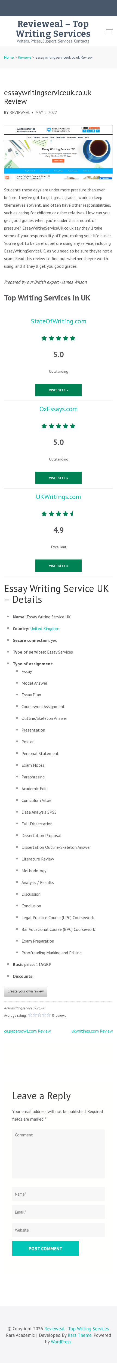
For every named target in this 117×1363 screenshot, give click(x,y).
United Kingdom (44, 628)
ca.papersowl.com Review (27, 1031)
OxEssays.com (58, 409)
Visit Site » (58, 390)
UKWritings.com (58, 496)
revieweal (20, 112)
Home (9, 57)
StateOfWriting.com (59, 321)
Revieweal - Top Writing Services (76, 1329)
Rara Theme (80, 1335)
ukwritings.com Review (92, 1031)
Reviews (24, 57)
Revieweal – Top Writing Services (53, 29)
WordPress (61, 1342)
